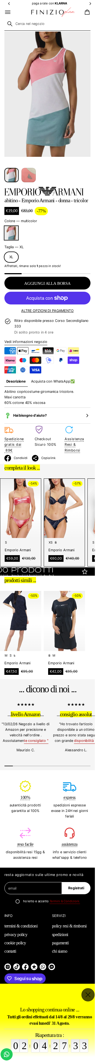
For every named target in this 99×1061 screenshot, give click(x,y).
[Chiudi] (88, 994)
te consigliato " (36, 741)
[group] (16, 381)
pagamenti (60, 942)
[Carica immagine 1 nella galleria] (11, 175)
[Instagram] (7, 966)
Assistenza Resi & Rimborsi (74, 444)
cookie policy (15, 942)
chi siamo (59, 951)
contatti (10, 951)
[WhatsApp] (43, 966)
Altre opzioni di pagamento (47, 311)
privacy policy (15, 934)
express (70, 797)
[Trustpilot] (34, 966)
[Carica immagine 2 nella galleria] (28, 175)
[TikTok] (16, 966)
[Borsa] (86, 12)
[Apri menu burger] (7, 12)
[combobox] (47, 23)
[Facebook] (25, 966)
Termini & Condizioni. (65, 901)
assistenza (69, 844)
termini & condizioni (20, 926)
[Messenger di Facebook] (51, 966)
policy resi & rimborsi (69, 926)
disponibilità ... (85, 741)
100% (25, 797)
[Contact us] (7, 1054)
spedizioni (60, 934)
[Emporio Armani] (44, 191)
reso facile (25, 844)
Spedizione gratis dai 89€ (14, 444)
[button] (86, 12)
